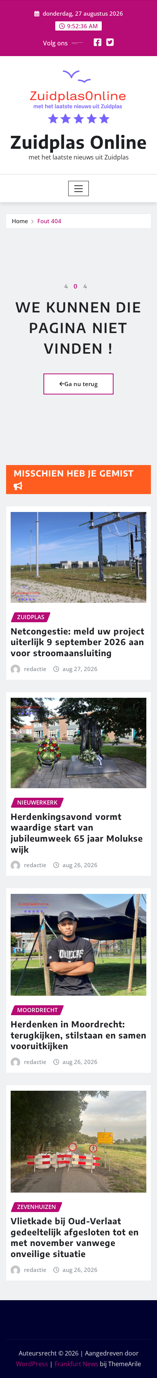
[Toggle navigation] (78, 188)
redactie (35, 669)
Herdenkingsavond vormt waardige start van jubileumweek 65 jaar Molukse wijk (77, 833)
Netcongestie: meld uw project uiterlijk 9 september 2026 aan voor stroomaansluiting (77, 642)
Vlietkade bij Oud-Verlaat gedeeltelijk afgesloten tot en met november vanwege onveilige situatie (75, 1237)
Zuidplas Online (78, 142)
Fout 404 (49, 221)
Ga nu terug (81, 384)
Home (20, 221)
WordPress (32, 1364)
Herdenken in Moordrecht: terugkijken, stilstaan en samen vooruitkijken (78, 1035)
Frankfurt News (76, 1364)
